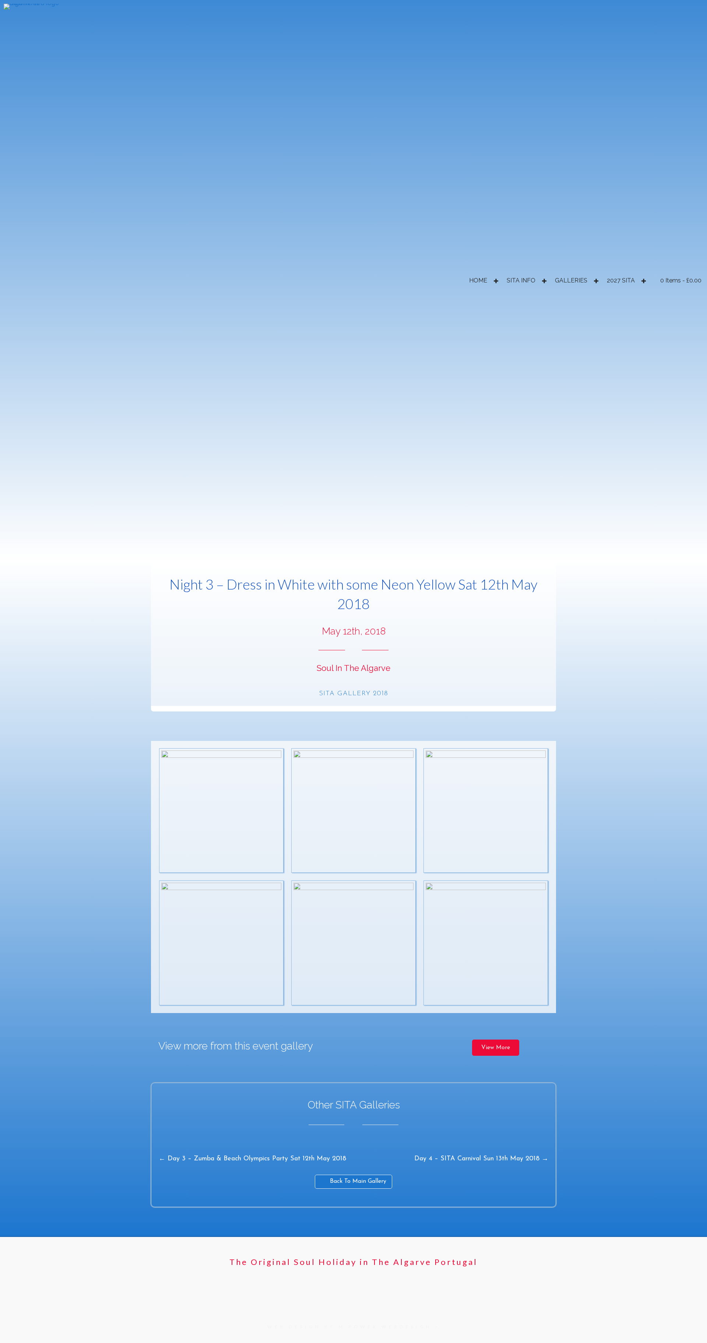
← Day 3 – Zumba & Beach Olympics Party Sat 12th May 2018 (252, 1159)
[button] (495, 281)
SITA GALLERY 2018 (353, 693)
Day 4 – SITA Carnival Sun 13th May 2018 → (481, 1159)
